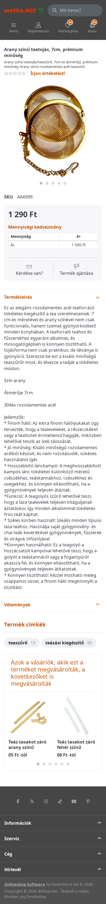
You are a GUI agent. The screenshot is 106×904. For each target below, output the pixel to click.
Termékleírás (18, 297)
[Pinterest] (88, 801)
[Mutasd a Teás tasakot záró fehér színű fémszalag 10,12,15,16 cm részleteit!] (77, 716)
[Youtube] (74, 801)
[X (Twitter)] (32, 801)
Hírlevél (12, 869)
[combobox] (75, 10)
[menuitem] (22, 643)
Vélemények (17, 605)
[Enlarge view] (53, 130)
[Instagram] (46, 801)
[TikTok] (60, 801)
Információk (17, 823)
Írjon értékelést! (47, 73)
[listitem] (53, 130)
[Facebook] (18, 801)
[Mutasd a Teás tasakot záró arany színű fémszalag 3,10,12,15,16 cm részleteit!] (28, 716)
